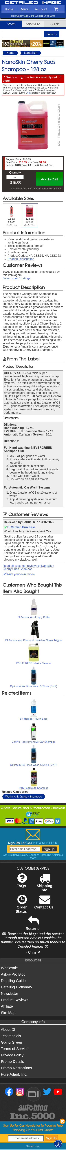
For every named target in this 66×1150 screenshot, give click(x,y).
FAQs (21, 886)
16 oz (29, 93)
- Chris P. (33, 952)
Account (41, 9)
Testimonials (11, 1036)
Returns (32, 929)
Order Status (21, 909)
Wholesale (9, 968)
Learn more (33, 1146)
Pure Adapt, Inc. (14, 1074)
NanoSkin (30, 52)
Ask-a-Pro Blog (13, 974)
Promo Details (12, 1061)
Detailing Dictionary (16, 987)
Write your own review (20, 574)
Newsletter (9, 993)
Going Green (11, 1042)
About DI (8, 1030)
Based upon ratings (16, 278)
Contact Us (44, 907)
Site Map (8, 1013)
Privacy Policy (12, 1055)
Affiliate (7, 1006)
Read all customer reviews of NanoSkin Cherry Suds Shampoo (28, 567)
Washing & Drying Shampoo (23, 796)
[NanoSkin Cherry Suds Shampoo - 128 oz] (33, 99)
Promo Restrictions (16, 1068)
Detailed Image (33, 2)
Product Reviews (14, 1000)
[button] (58, 1144)
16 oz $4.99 (11, 221)
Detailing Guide (13, 981)
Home (9, 9)
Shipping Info (44, 888)
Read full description (21, 259)
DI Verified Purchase (21, 527)
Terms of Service (14, 1049)
